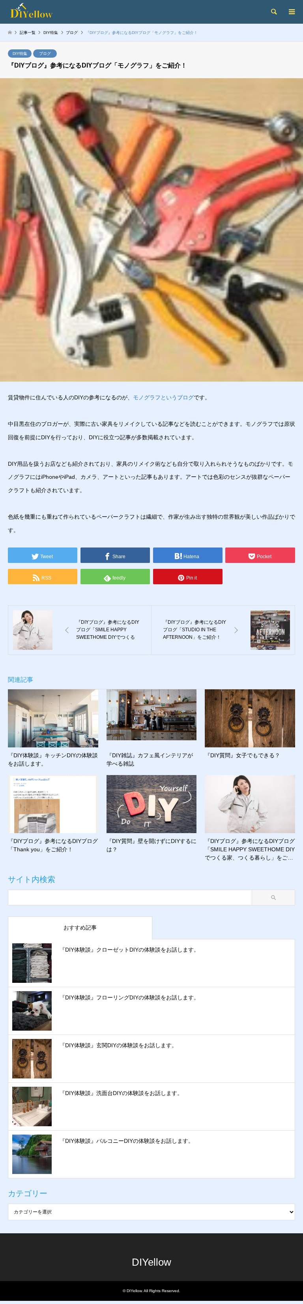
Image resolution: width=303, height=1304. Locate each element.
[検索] (273, 12)
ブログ (45, 53)
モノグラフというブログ (163, 397)
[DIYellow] (45, 12)
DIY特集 (20, 53)
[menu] (291, 12)
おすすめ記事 (80, 927)
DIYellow (151, 1262)
